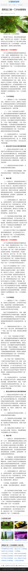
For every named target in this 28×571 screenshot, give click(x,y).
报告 (14, 5)
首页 (10, 5)
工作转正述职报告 (19, 560)
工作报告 (20, 5)
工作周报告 (17, 551)
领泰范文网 (12, 569)
